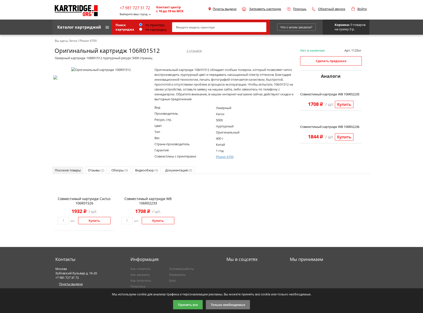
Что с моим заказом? (296, 27)
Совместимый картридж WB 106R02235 (329, 94)
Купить (344, 104)
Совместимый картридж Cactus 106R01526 (84, 200)
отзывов (194, 50)
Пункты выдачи (224, 9)
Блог (172, 280)
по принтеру (155, 25)
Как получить (140, 280)
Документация (178, 170)
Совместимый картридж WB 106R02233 (148, 200)
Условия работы (181, 269)
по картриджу (156, 29)
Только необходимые (228, 304)
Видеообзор (146, 170)
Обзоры (119, 170)
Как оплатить (140, 269)
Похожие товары (68, 170)
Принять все (188, 304)
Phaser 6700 (225, 157)
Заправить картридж (265, 9)
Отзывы (96, 170)
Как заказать (140, 274)
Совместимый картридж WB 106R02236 (329, 126)
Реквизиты (177, 274)
